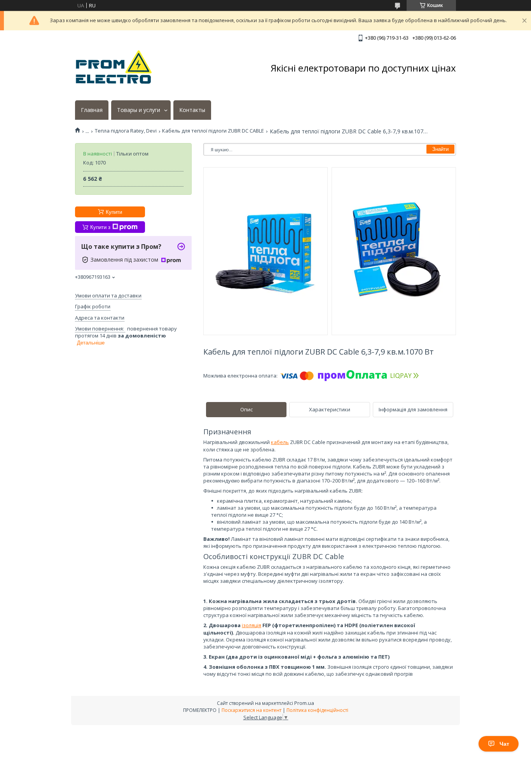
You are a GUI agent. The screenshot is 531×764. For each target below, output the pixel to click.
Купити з (100, 227)
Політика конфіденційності (317, 710)
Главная (92, 110)
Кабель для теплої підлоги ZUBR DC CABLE (213, 131)
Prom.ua (304, 702)
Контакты (192, 110)
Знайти (440, 149)
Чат (504, 744)
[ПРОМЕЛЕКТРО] (114, 68)
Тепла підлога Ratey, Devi (126, 131)
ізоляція (251, 625)
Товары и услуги (138, 110)
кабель (280, 442)
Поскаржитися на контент (251, 710)
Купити (114, 212)
